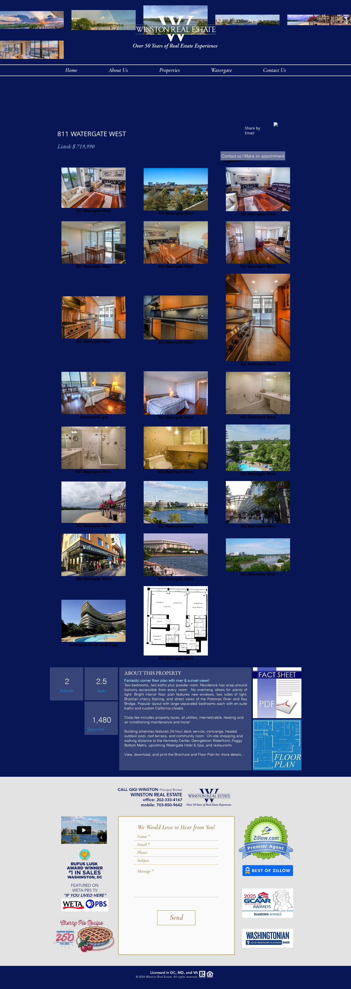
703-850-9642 (169, 804)
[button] (221, 70)
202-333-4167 (169, 799)
